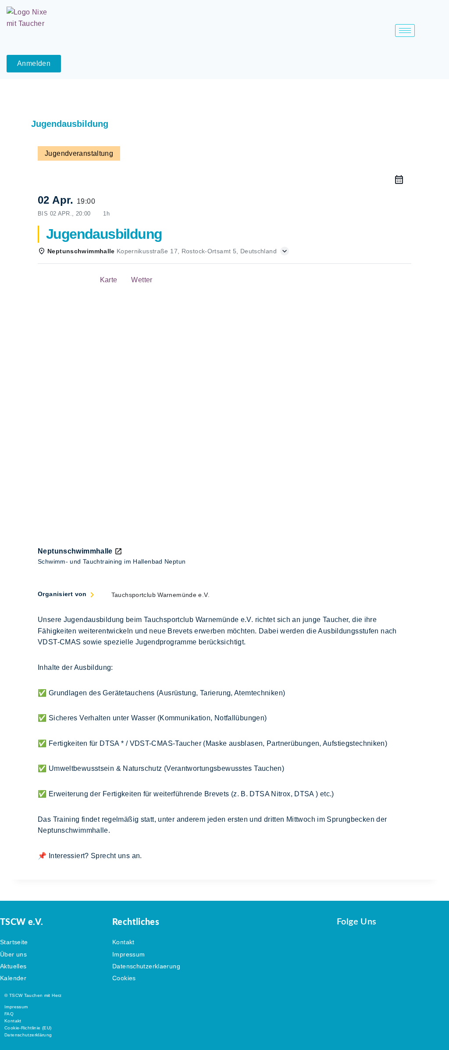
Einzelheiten (65, 280)
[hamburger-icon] (405, 30)
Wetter (141, 280)
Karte (109, 280)
